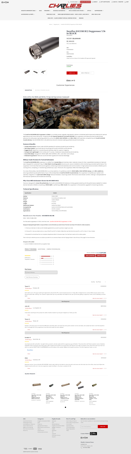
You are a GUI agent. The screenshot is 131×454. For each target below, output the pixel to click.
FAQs (67, 430)
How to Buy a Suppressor (72, 422)
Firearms (47, 10)
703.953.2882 (74, 2)
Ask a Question (90, 255)
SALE (40, 10)
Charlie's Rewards (86, 2)
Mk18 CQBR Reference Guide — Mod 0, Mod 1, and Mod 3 (73, 14)
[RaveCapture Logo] (101, 252)
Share (28, 298)
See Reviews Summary (32, 277)
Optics (89, 10)
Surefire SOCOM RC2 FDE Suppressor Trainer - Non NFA (94, 397)
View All (53, 437)
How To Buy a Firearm (71, 421)
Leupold (54, 433)
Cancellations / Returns (29, 424)
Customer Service (27, 421)
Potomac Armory (56, 435)
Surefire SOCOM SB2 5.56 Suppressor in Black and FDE (36, 396)
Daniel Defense (55, 424)
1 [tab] (65, 407)
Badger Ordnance (56, 427)
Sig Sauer (54, 430)
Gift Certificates (105, 1)
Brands (81, 18)
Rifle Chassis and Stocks (76, 10)
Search (95, 1)
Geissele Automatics (59, 10)
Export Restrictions (28, 425)
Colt (53, 422)
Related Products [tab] (30, 373)
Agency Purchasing (28, 427)
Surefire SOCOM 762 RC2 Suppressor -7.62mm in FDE (65, 396)
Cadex (53, 429)
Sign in (115, 1)
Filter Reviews (28, 269)
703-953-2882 (86, 447)
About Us (25, 430)
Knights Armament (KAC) (28, 10)
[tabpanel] (36, 389)
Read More (30, 350)
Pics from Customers (28, 429)
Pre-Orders (69, 424)
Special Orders (70, 425)
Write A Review (101, 255)
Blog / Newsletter (70, 429)
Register (120, 1)
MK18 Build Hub (51, 14)
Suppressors (99, 10)
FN (52, 432)
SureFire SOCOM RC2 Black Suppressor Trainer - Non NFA (51, 397)
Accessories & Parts (27, 14)
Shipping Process (27, 422)
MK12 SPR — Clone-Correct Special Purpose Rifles (62, 18)
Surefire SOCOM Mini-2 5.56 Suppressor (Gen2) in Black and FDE (79, 397)
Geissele (54, 421)
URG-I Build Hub (96, 14)
